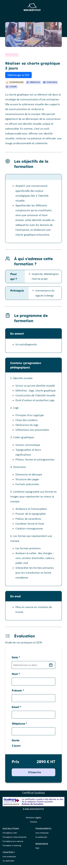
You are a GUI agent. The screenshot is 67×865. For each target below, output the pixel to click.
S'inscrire (34, 772)
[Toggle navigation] (6, 7)
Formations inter (10, 833)
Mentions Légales (33, 817)
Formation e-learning (12, 845)
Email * (16, 707)
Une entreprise (9, 856)
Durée (15, 740)
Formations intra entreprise (15, 837)
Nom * (16, 674)
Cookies (33, 822)
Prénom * (18, 690)
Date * (16, 657)
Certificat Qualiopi (33, 793)
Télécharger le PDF (18, 75)
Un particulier (8, 860)
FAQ (37, 848)
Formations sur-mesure (13, 841)
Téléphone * (19, 723)
